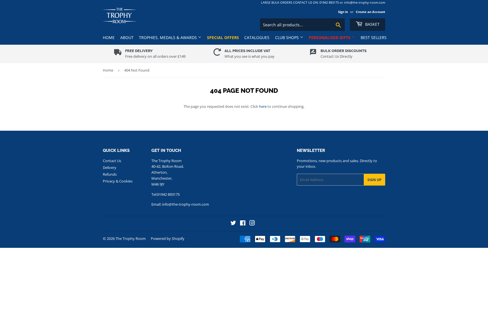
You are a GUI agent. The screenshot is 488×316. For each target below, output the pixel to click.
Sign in (343, 12)
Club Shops (287, 37)
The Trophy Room (131, 238)
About (127, 37)
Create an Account (370, 12)
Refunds (110, 174)
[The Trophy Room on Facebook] (243, 223)
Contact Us (112, 160)
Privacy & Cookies (117, 181)
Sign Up (374, 179)
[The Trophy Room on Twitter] (233, 223)
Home (109, 37)
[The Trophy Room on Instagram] (252, 223)
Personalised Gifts (330, 37)
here (263, 106)
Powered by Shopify (167, 238)
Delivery (109, 167)
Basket (372, 24)
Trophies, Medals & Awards (168, 37)
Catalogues (256, 37)
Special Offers (223, 37)
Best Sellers (374, 37)
